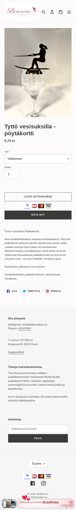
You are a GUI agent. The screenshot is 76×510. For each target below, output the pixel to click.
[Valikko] (69, 11)
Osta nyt (38, 214)
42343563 (24, 328)
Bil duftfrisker (51, 502)
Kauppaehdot (16, 352)
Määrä (7, 167)
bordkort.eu (42, 493)
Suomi (36, 463)
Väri (6, 151)
